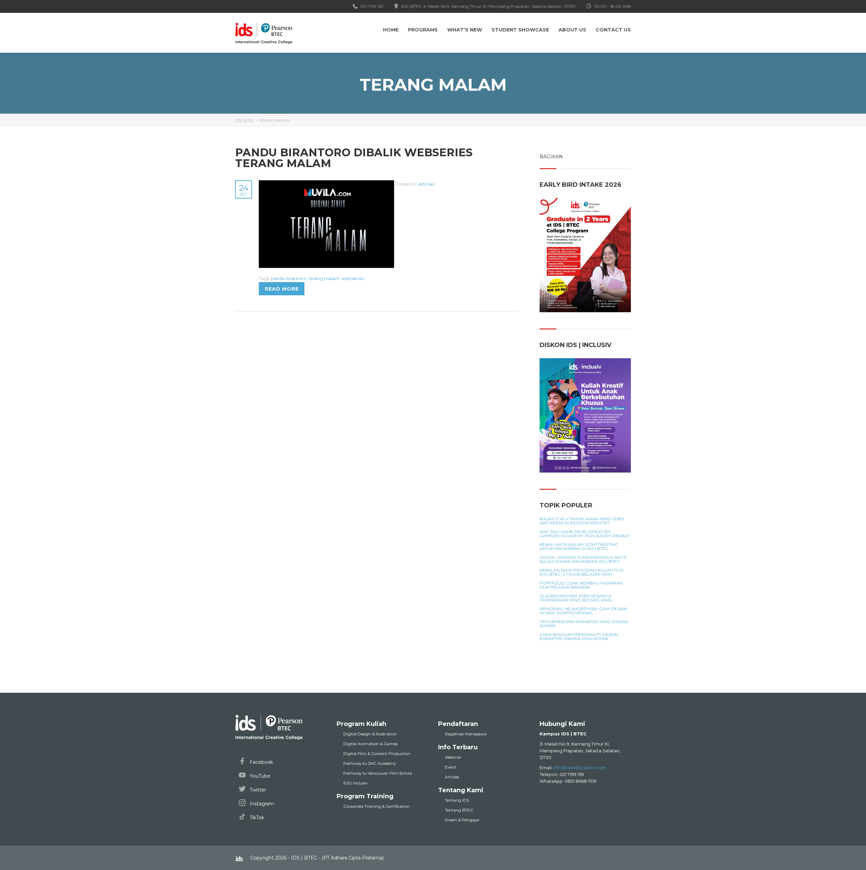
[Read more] (327, 184)
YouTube (259, 776)
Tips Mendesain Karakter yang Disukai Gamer (584, 624)
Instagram (261, 804)
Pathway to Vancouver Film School (377, 773)
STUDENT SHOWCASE (520, 30)
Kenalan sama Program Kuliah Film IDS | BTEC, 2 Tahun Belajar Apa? (581, 572)
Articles (426, 184)
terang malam (324, 278)
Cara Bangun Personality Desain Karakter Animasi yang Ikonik (579, 637)
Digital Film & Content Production (376, 753)
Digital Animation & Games (370, 743)
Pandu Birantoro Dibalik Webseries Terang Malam (354, 158)
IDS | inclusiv (355, 782)
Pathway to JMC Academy (369, 763)
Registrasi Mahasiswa (465, 733)
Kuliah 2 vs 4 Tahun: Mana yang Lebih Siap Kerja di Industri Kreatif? (582, 521)
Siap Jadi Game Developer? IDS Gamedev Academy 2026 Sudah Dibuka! (584, 534)
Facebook (260, 762)
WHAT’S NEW (464, 30)
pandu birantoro (288, 278)
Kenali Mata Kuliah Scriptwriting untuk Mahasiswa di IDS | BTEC (579, 547)
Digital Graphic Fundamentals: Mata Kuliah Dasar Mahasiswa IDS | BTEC (583, 559)
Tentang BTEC (459, 809)
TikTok (256, 818)
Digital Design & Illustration (370, 733)
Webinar (453, 757)
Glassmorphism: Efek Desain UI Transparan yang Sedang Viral (576, 598)
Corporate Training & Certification (376, 806)
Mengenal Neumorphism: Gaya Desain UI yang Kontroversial (583, 611)
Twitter (257, 790)
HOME (390, 30)
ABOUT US (572, 30)
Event (450, 767)
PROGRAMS (423, 30)
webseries (352, 278)
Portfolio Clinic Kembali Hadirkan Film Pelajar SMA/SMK (581, 585)
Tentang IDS (457, 800)
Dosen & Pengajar (462, 819)
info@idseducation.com (579, 767)
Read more (282, 289)
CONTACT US (613, 30)
